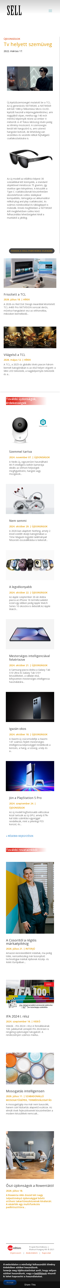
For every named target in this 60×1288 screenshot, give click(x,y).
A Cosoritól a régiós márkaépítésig (21, 942)
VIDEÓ (36, 1021)
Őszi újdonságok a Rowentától (30, 1185)
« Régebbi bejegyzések (19, 835)
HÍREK (26, 299)
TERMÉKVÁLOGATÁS (40, 1100)
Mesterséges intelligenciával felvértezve (29, 658)
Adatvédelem (32, 1253)
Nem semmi (17, 521)
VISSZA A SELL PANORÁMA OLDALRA (31, 251)
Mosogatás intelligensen (25, 1091)
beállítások (40, 1273)
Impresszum (16, 1253)
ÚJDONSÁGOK (12, 38)
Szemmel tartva (20, 452)
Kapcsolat (46, 1253)
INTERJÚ (30, 948)
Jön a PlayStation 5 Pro (25, 798)
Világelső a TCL (14, 355)
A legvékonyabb (20, 587)
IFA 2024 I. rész (17, 1016)
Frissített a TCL (15, 294)
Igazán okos (17, 729)
